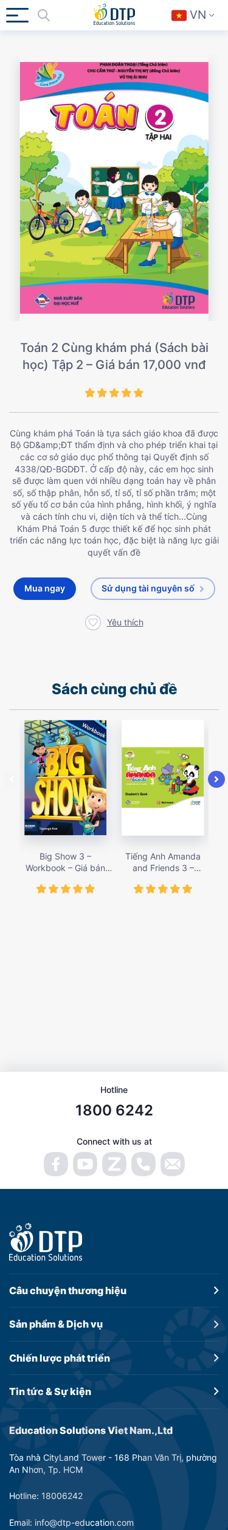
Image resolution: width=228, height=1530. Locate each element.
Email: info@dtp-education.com (71, 1522)
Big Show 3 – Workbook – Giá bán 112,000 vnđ (65, 862)
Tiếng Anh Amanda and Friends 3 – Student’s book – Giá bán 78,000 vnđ (163, 862)
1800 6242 (114, 1110)
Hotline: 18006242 (46, 1495)
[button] (11, 779)
